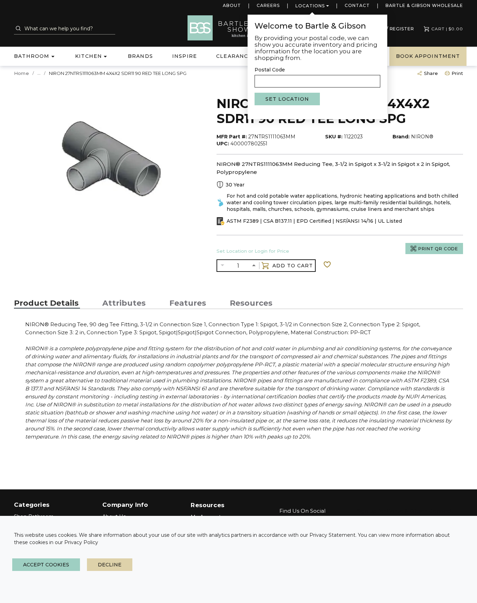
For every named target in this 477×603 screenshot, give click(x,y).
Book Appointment (428, 56)
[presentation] (47, 303)
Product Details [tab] (46, 303)
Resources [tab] (251, 303)
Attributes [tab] (124, 303)
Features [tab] (187, 303)
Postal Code (270, 70)
